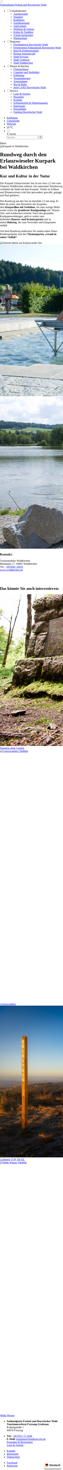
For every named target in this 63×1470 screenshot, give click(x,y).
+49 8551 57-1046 (22, 1436)
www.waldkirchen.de (11, 569)
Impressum (12, 1453)
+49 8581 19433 (14, 566)
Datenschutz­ (13, 1456)
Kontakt (11, 1450)
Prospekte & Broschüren (20, 1442)
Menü (3, 143)
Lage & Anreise (15, 1445)
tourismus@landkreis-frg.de (31, 1439)
